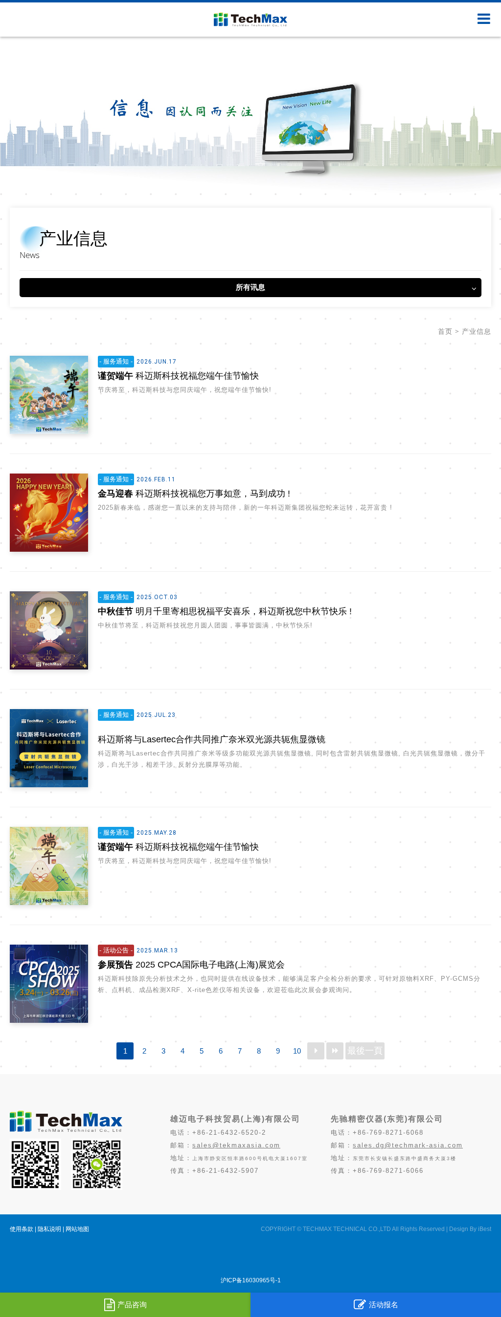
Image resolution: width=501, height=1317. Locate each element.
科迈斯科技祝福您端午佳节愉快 (178, 376)
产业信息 (476, 331)
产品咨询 (132, 1304)
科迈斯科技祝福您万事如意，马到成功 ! (194, 493)
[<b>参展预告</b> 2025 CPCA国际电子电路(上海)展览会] (49, 984)
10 (297, 1051)
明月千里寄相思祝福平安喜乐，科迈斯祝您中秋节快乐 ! (225, 611)
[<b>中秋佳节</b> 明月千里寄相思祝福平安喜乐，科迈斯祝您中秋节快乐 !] (49, 630)
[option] (250, 115)
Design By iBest (470, 1229)
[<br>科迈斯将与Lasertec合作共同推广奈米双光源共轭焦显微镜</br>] (49, 748)
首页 (445, 331)
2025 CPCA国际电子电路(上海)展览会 (191, 965)
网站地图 (77, 1229)
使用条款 (21, 1229)
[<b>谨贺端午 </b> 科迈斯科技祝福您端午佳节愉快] (49, 395)
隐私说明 (49, 1229)
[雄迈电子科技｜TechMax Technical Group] (66, 1129)
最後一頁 (365, 1051)
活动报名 (383, 1304)
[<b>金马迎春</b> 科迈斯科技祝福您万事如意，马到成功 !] (49, 513)
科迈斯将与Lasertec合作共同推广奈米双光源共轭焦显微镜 (211, 739)
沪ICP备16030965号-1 (251, 1280)
